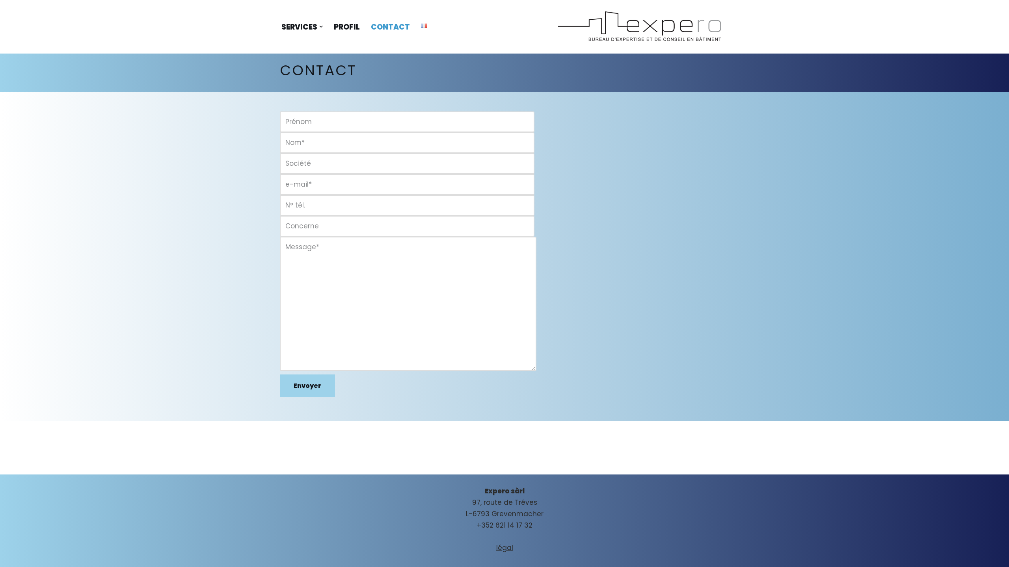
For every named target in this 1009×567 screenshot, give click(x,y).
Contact (390, 27)
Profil (347, 27)
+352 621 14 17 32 (504, 525)
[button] (321, 26)
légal (504, 547)
